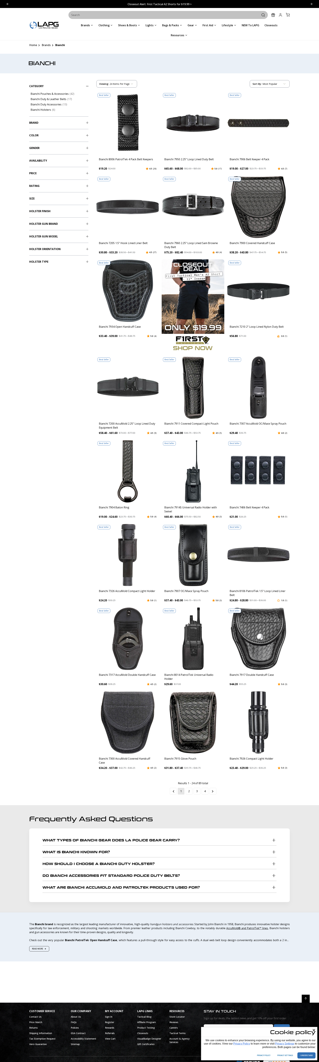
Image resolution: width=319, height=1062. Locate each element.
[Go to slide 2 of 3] (7, 4)
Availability (38, 160)
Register (109, 1022)
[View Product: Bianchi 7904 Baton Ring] (127, 471)
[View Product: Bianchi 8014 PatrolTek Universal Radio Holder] (193, 638)
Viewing (104, 83)
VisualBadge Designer (149, 1038)
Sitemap (75, 1044)
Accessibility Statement (83, 1038)
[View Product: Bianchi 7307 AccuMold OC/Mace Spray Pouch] (258, 387)
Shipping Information (40, 1033)
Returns (33, 1027)
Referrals (110, 1033)
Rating (34, 186)
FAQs (74, 1022)
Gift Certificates (146, 1044)
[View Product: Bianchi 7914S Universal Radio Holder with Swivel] (193, 471)
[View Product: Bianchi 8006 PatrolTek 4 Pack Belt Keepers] (127, 123)
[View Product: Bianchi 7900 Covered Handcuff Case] (258, 207)
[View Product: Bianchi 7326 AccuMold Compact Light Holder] (127, 555)
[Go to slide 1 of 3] (311, 4)
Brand (33, 123)
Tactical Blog (144, 1016)
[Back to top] (306, 999)
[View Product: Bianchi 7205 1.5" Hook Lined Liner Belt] (127, 207)
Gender (34, 148)
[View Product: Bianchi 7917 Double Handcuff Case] (258, 638)
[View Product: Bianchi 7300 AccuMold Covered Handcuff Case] (127, 722)
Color (34, 135)
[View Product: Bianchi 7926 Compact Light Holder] (258, 722)
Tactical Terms (177, 1033)
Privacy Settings (284, 1043)
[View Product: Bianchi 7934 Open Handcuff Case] (127, 290)
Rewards (109, 1027)
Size (32, 198)
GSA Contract (78, 1033)
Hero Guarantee (38, 1044)
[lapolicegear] (44, 25)
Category (36, 86)
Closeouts (142, 1033)
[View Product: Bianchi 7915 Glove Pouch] (193, 722)
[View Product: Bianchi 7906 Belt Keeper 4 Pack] (258, 123)
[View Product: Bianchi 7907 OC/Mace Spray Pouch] (193, 555)
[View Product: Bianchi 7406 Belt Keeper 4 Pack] (258, 471)
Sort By (257, 84)
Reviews (173, 1022)
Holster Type (38, 262)
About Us (76, 1016)
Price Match (35, 1022)
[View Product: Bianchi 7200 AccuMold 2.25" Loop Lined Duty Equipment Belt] (127, 387)
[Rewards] (273, 15)
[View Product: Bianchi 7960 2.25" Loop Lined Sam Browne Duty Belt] (193, 207)
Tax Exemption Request (42, 1038)
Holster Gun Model (43, 236)
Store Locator (177, 1016)
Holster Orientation (45, 249)
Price (33, 173)
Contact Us (35, 1016)
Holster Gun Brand (43, 224)
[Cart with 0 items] (288, 15)
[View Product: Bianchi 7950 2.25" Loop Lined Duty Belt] (193, 123)
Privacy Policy (241, 1043)
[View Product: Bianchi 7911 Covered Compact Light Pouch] (193, 387)
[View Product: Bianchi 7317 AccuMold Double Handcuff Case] (127, 638)
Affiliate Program (146, 1022)
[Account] (280, 15)
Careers (173, 1027)
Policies (75, 1027)
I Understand (306, 1055)
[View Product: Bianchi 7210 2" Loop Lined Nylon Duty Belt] (258, 290)
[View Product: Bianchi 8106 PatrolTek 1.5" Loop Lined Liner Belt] (258, 555)
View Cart (110, 1038)
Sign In (108, 1016)
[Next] (213, 791)
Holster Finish (40, 211)
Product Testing (146, 1027)
